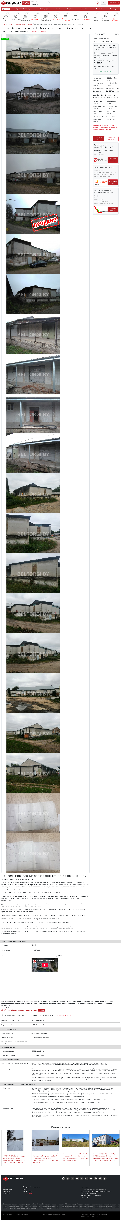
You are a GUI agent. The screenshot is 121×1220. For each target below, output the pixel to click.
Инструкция (44, 9)
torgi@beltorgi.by (38, 1055)
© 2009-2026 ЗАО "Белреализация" (16, 1214)
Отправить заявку (113, 160)
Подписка (71, 9)
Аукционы (6, 9)
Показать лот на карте (38, 31)
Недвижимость (19, 24)
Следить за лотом (98, 138)
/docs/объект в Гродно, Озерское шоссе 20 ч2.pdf (19, 1010)
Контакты (99, 9)
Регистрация (114, 3)
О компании (85, 9)
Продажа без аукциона (24, 9)
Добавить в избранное (111, 138)
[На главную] (1, 24)
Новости (58, 9)
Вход (103, 3)
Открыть (41, 1010)
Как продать (114, 9)
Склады (29, 24)
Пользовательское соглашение (53, 1214)
